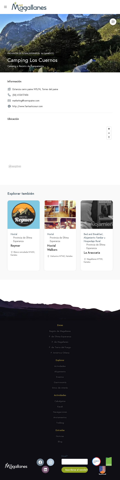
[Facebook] (40, 462)
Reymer (15, 246)
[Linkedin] (45, 469)
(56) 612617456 (20, 95)
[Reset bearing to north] (109, 137)
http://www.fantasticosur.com (27, 106)
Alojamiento (47, 53)
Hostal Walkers (52, 248)
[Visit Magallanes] (29, 6)
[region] (60, 147)
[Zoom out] (109, 133)
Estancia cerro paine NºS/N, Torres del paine (35, 89)
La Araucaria (92, 253)
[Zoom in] (109, 129)
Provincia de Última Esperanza (23, 53)
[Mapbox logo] (14, 166)
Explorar (60, 360)
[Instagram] (50, 462)
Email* (64, 456)
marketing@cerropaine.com (25, 100)
